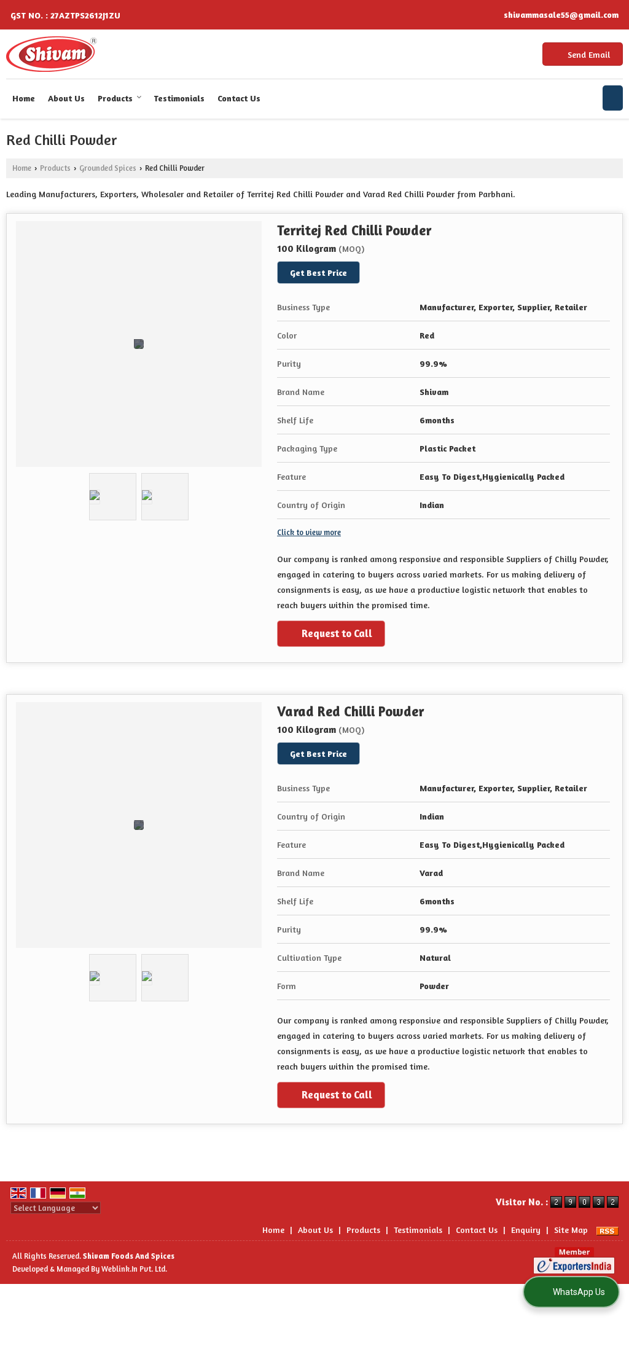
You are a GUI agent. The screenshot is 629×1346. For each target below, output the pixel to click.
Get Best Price (318, 272)
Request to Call (335, 633)
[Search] (613, 98)
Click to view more (309, 532)
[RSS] (607, 1229)
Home (23, 98)
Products (115, 98)
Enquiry (526, 1229)
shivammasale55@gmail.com (561, 14)
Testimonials (179, 98)
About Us (66, 98)
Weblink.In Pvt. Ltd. (134, 1269)
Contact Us (238, 98)
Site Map (571, 1229)
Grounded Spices (107, 168)
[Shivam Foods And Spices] (51, 54)
